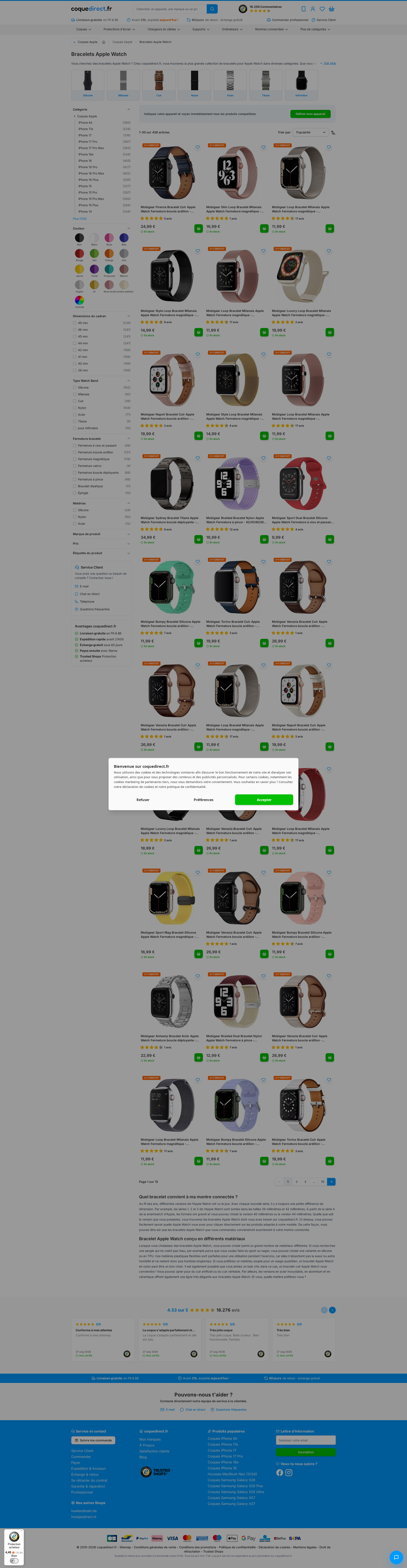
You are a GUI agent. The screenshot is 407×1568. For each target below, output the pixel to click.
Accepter (264, 799)
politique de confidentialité (186, 787)
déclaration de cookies (138, 787)
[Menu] (21, 1531)
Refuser (143, 799)
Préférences (203, 799)
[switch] (14, 1560)
